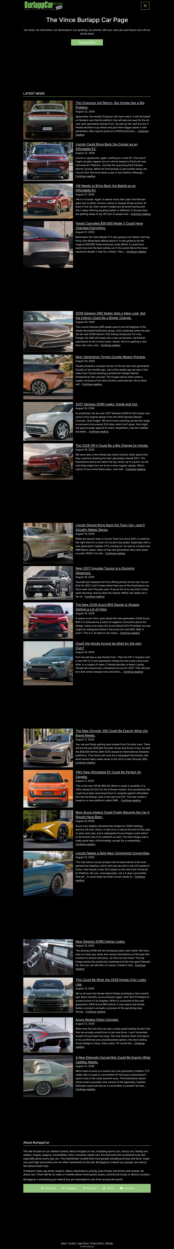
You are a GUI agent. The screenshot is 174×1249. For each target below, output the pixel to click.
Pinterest (91, 1188)
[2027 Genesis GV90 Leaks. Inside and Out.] (48, 421)
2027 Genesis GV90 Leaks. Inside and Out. (107, 404)
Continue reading (85, 176)
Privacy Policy (97, 1243)
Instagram (71, 1188)
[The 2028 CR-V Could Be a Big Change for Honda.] (48, 461)
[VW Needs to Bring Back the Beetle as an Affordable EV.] (48, 201)
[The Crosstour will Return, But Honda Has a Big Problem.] (48, 120)
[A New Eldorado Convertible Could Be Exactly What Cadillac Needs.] (48, 1076)
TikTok (110, 1188)
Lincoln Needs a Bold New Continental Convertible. (113, 853)
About (64, 1243)
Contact (72, 1243)
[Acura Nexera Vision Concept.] (48, 1034)
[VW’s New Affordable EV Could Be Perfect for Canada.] (48, 788)
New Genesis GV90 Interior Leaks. (100, 941)
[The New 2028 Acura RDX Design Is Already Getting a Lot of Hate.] (48, 620)
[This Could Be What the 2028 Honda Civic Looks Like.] (48, 995)
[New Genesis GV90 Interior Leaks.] (48, 957)
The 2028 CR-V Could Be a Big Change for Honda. (112, 445)
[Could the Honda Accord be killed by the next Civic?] (48, 663)
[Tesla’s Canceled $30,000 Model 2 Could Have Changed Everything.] (48, 244)
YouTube (129, 1188)
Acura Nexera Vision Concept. (97, 1019)
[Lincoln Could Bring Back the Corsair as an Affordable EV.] (48, 161)
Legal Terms (83, 1243)
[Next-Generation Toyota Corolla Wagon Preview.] (48, 376)
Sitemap (109, 1243)
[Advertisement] (87, 69)
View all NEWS (87, 42)
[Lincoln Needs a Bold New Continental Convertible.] (48, 873)
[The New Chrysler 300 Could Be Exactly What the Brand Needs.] (48, 748)
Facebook (49, 1188)
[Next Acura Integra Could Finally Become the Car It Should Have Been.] (48, 829)
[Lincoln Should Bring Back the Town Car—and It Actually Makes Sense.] (48, 543)
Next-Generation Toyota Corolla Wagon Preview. (111, 357)
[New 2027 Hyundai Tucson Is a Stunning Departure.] (48, 582)
